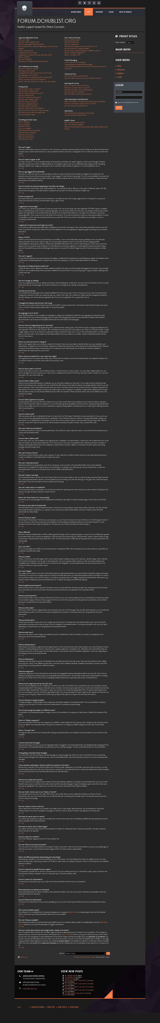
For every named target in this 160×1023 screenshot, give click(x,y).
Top (22, 156)
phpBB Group (72, 912)
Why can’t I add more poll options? (30, 97)
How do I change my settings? (28, 69)
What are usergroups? (72, 44)
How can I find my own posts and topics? (78, 94)
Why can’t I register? (25, 59)
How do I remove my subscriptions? (76, 106)
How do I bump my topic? (27, 115)
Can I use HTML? (24, 124)
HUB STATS (62, 1007)
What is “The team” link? (72, 55)
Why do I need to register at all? (29, 42)
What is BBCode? (24, 122)
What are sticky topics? (26, 135)
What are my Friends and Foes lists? (76, 76)
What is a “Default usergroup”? (75, 53)
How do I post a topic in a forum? (29, 89)
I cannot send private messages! (75, 62)
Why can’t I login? (24, 40)
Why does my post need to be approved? (32, 112)
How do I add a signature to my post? (31, 93)
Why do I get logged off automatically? (31, 44)
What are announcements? (27, 133)
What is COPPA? (24, 57)
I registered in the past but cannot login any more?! (35, 55)
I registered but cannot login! (28, 53)
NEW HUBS (74, 1007)
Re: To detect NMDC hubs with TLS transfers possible (78, 981)
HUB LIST (51, 1007)
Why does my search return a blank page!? (78, 90)
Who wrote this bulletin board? (75, 123)
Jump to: (61, 953)
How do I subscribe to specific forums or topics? (80, 104)
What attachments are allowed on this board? (79, 113)
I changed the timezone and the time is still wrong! (35, 73)
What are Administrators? (73, 40)
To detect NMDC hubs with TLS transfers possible (77, 994)
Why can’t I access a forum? (28, 102)
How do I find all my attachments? (76, 115)
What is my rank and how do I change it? (32, 79)
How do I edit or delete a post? (28, 91)
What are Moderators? (72, 42)
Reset (19, 1007)
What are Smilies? (24, 126)
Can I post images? (25, 128)
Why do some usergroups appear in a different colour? (82, 51)
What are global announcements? (29, 131)
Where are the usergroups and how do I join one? (81, 46)
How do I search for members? (74, 92)
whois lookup (65, 935)
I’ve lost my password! (26, 51)
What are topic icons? (26, 139)
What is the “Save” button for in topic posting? (34, 110)
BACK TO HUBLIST (125, 12)
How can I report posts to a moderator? (31, 108)
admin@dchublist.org (29, 989)
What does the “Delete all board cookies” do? (33, 61)
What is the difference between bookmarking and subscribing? (85, 102)
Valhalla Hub (69, 979)
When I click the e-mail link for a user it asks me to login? (37, 82)
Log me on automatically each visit (127, 102)
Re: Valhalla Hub (70, 976)
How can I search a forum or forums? (77, 86)
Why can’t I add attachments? (28, 104)
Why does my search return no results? (77, 88)
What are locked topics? (26, 137)
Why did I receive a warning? (28, 106)
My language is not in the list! (28, 75)
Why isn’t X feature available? (74, 125)
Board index (23, 957)
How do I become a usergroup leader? (77, 49)
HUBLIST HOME (37, 1007)
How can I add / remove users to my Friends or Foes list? (83, 78)
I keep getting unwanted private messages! (79, 64)
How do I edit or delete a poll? (28, 100)
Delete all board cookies (87, 957)
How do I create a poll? (26, 95)
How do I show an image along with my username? (35, 77)
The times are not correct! (27, 71)
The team (76, 957)
